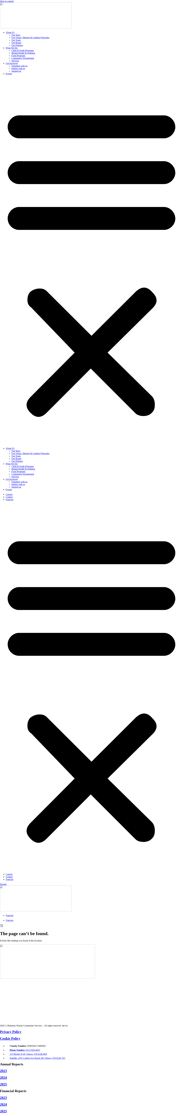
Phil (70, 1025)
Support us (16, 71)
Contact (9, 497)
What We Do (12, 48)
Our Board (16, 43)
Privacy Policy (10, 1032)
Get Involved (12, 63)
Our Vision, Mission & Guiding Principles (30, 37)
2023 (3, 1071)
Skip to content (7, 1)
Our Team (16, 40)
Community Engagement (22, 58)
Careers (9, 494)
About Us (10, 32)
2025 (3, 1084)
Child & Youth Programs (22, 50)
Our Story (15, 35)
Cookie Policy (10, 1038)
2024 (3, 1077)
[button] (91, 261)
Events (9, 73)
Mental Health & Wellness (23, 53)
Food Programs (18, 55)
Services (15, 61)
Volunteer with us (19, 66)
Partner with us (18, 68)
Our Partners (17, 45)
